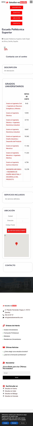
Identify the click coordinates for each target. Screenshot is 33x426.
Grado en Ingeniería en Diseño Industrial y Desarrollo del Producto (13, 139)
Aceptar (6, 423)
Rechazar (14, 423)
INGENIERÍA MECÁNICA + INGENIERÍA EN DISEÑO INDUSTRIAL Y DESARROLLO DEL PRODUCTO (13, 174)
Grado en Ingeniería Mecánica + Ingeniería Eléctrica (13, 155)
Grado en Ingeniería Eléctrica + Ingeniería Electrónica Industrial (13, 122)
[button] (31, 2)
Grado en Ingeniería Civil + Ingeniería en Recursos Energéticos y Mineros (14, 106)
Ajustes (23, 423)
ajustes (23, 419)
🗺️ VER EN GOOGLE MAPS (16, 231)
